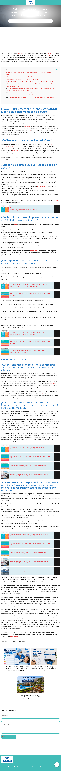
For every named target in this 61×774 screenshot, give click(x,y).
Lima (29, 130)
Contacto (28, 767)
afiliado (57, 200)
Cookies (23, 767)
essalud (21, 53)
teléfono (15, 151)
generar (52, 383)
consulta (27, 126)
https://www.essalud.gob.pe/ (11, 146)
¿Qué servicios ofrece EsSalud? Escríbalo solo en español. (22, 79)
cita (15, 224)
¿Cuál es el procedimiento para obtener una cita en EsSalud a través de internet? (29, 81)
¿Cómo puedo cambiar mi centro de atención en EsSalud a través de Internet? (29, 84)
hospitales (16, 155)
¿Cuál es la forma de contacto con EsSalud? (19, 77)
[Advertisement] (30, 39)
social (42, 393)
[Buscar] (49, 20)
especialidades (12, 64)
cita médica (34, 251)
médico (48, 53)
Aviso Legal (4, 767)
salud (49, 55)
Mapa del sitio (35, 767)
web (51, 144)
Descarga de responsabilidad (48, 767)
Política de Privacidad (14, 767)
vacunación (41, 186)
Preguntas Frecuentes (12, 86)
